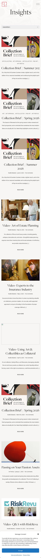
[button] (38, 534)
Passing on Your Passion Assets (20, 467)
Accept (20, 550)
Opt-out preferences (16, 555)
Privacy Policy (26, 555)
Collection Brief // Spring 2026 (20, 118)
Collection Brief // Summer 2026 (20, 68)
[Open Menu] (37, 4)
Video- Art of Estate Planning (20, 225)
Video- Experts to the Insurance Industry (20, 287)
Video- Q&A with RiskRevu (20, 524)
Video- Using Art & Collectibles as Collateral (20, 351)
